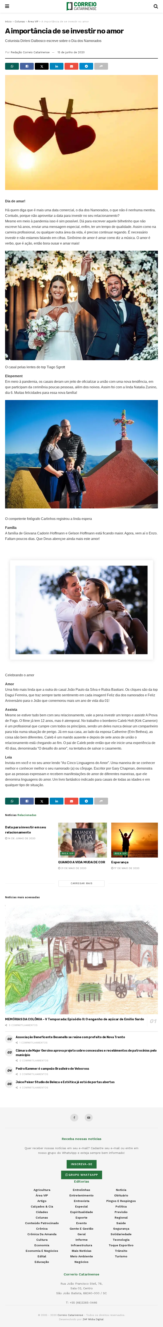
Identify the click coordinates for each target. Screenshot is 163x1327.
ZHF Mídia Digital (93, 1319)
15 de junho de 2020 (71, 52)
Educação (42, 1262)
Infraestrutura (81, 1245)
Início (8, 21)
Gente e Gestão (81, 1228)
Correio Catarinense (70, 1315)
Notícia (121, 1190)
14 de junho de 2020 (21, 838)
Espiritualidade (81, 1212)
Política (121, 1206)
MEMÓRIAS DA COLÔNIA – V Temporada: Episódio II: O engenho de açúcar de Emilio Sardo (74, 1019)
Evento (81, 1223)
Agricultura (42, 1190)
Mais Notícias (81, 1250)
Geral (81, 1234)
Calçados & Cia (42, 1206)
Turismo (121, 1256)
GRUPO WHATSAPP (83, 1174)
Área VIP (33, 21)
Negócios (81, 1262)
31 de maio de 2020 (73, 868)
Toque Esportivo (121, 1245)
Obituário (121, 1195)
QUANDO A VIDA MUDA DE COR (81, 862)
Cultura (42, 1239)
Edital (42, 1256)
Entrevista (81, 1201)
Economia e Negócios (42, 1250)
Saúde (121, 1223)
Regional (121, 1217)
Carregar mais (82, 883)
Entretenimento (81, 1195)
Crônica (42, 1228)
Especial (81, 1206)
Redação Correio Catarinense (30, 52)
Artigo (41, 1201)
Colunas (20, 21)
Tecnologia (121, 1239)
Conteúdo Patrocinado (42, 1223)
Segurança (121, 1228)
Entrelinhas (81, 1190)
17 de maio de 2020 (126, 868)
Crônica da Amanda (41, 1234)
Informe (82, 1239)
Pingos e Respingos (121, 1201)
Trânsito (121, 1250)
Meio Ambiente (81, 1256)
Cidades (42, 1212)
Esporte (81, 1217)
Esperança (119, 862)
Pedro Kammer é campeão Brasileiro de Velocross (52, 1069)
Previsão (121, 1212)
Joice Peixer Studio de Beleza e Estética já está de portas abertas (65, 1082)
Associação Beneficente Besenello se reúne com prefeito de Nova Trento (70, 1037)
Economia (41, 1245)
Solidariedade (121, 1234)
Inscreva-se (81, 1164)
